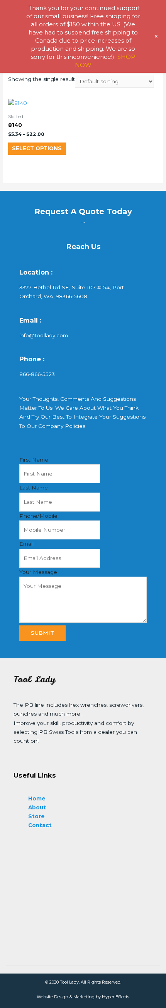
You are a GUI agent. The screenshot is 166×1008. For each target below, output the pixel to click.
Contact (40, 825)
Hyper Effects (115, 996)
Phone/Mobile (38, 516)
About (37, 807)
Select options (37, 148)
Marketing (84, 996)
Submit (42, 633)
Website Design (52, 996)
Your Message (38, 572)
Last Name (33, 487)
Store (36, 816)
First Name (33, 460)
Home (37, 798)
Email (26, 544)
